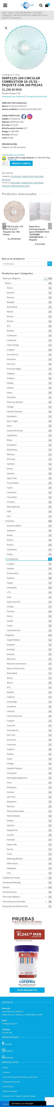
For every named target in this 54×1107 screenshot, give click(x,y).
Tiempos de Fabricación (36, 96)
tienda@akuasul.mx (9, 1023)
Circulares (16, 176)
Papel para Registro (20, 186)
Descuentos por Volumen (13, 96)
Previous (4, 226)
